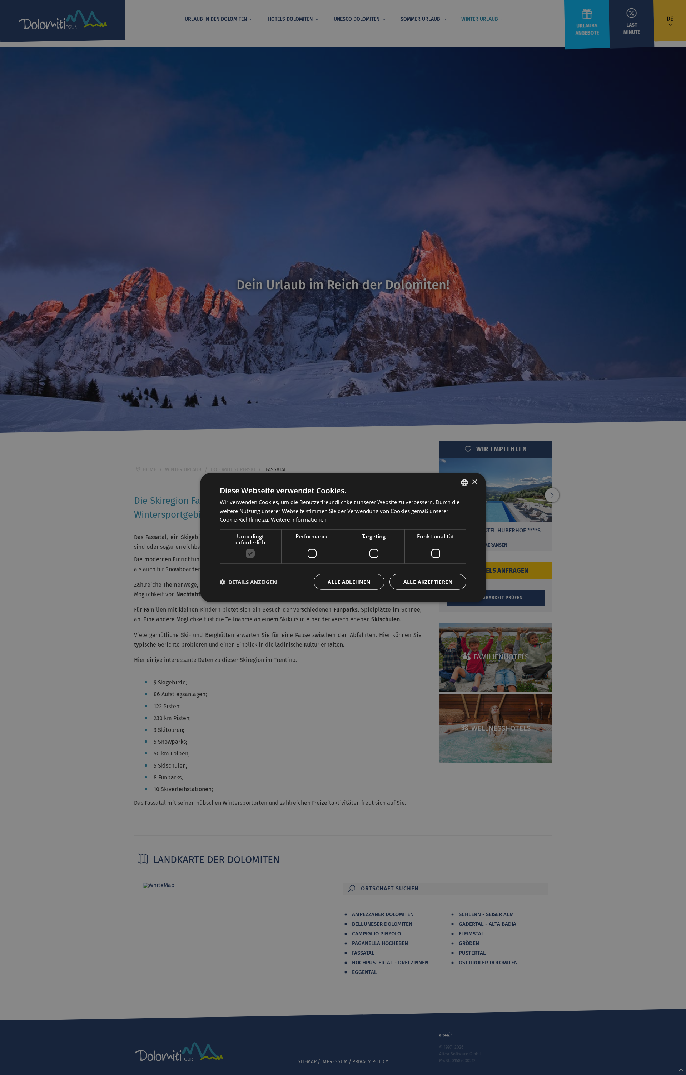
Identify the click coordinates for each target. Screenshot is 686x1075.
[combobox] (464, 482)
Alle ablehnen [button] (349, 581)
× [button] (474, 482)
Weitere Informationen (299, 519)
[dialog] (343, 537)
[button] (248, 582)
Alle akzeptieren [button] (427, 581)
